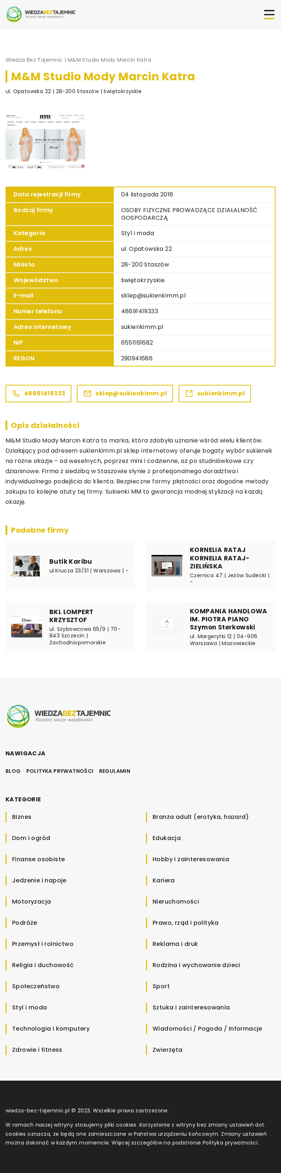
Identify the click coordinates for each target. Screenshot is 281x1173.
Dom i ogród (31, 838)
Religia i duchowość (43, 965)
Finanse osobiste (38, 859)
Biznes (21, 817)
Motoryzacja (31, 901)
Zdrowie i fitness (37, 1050)
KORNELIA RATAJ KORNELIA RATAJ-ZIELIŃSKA (220, 558)
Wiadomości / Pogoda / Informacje (207, 1028)
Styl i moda (137, 233)
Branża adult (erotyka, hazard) (201, 817)
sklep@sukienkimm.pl (153, 295)
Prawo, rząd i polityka (186, 923)
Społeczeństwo (36, 986)
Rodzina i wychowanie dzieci (196, 965)
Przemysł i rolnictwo (43, 944)
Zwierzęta (168, 1050)
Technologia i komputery (51, 1028)
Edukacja (167, 838)
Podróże (24, 923)
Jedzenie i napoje (39, 880)
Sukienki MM (123, 491)
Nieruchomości (176, 901)
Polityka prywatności (60, 771)
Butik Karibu (70, 561)
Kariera (164, 880)
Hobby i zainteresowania (191, 859)
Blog (13, 771)
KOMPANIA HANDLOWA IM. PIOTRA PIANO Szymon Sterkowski (228, 619)
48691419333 (139, 311)
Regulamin (115, 771)
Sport (161, 986)
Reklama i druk (175, 944)
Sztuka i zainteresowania (191, 1007)
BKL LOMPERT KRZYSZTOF (71, 616)
